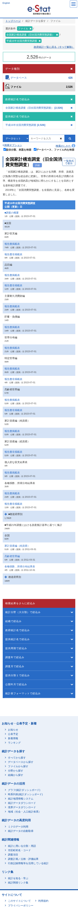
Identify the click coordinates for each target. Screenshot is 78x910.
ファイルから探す (18, 766)
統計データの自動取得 (20, 831)
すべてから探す (17, 757)
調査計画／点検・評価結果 (23, 859)
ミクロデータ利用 (18, 826)
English (6, 3)
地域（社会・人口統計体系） (24, 811)
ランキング (14, 742)
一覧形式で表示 (69, 162)
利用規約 (43, 901)
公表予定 (13, 734)
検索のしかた (64, 145)
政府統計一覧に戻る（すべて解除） (54, 46)
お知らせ (13, 729)
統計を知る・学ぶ (18, 878)
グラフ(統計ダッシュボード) (24, 790)
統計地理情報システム (20, 798)
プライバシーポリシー (20, 905)
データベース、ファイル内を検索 (55, 149)
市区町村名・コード (19, 850)
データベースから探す (20, 762)
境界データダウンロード (22, 807)
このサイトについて (19, 901)
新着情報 (13, 738)
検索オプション (13, 145)
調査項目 (13, 854)
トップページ (13, 20)
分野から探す (15, 770)
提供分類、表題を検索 (18, 149)
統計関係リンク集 (18, 882)
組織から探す (15, 775)
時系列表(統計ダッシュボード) (25, 794)
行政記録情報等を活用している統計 (28, 863)
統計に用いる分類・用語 (22, 846)
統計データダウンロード (22, 803)
